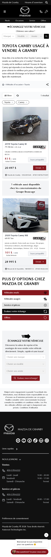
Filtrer (9, 95)
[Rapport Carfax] (39, 147)
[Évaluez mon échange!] (46, 36)
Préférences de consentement (15, 518)
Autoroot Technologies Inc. (14, 529)
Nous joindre (10, 459)
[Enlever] (12, 102)
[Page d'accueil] (3, 84)
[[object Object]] (47, 84)
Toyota (27, 84)
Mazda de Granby (10, 2)
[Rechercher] (46, 2)
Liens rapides (8, 448)
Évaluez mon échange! (27, 378)
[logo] (24, 12)
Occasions (19, 21)
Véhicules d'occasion (14, 84)
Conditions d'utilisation (29, 408)
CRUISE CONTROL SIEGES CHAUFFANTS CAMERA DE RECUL (23, 153)
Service (32, 21)
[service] (46, 11)
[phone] (41, 11)
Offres (43, 21)
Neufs (7, 21)
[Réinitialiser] (17, 95)
